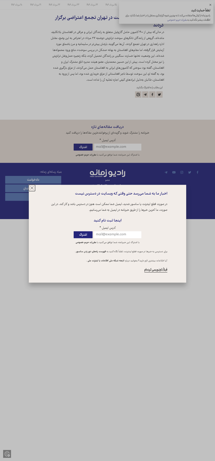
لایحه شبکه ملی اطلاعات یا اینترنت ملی (105, 260)
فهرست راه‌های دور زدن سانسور (91, 251)
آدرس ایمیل (107, 228)
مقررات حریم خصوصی (86, 242)
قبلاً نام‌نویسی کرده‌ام (155, 269)
